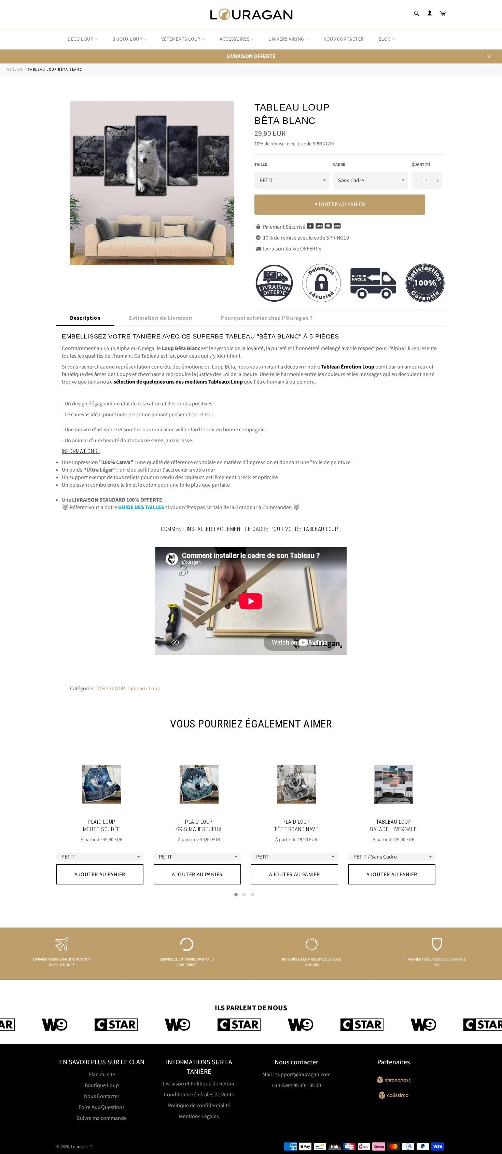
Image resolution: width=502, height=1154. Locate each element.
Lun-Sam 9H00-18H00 (296, 1085)
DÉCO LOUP (81, 39)
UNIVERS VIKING (287, 39)
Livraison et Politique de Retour (199, 1083)
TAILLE (260, 165)
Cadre (339, 165)
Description (85, 318)
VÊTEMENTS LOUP (181, 39)
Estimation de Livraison (160, 318)
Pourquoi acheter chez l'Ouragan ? (267, 318)
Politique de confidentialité (199, 1105)
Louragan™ (81, 1147)
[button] (236, 894)
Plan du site (101, 1074)
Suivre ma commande (102, 1118)
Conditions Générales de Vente (199, 1094)
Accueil (15, 69)
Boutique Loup (102, 1085)
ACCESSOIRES (235, 39)
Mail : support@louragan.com (296, 1074)
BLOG (385, 39)
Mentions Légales (199, 1116)
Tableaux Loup (144, 688)
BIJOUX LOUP (127, 39)
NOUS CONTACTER (343, 39)
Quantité (421, 165)
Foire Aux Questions (102, 1107)
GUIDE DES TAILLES (141, 507)
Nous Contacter (102, 1096)
